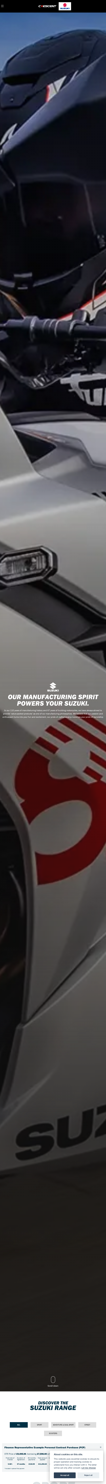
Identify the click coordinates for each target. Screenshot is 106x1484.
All (18, 1425)
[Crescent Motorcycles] (47, 6)
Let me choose (88, 1468)
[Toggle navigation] (2, 6)
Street (87, 1425)
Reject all (88, 1475)
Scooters (53, 1433)
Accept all (64, 1475)
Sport (39, 1425)
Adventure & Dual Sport (63, 1425)
